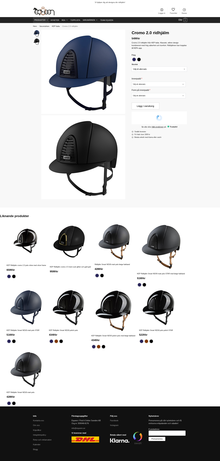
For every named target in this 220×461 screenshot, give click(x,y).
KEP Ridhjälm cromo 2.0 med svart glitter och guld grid (70, 267)
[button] (183, 20)
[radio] (134, 60)
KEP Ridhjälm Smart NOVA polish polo (63, 330)
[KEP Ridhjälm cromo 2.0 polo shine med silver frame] (26, 241)
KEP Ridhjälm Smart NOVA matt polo (20, 392)
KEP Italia (56, 26)
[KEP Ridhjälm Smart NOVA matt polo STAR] (26, 307)
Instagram (114, 425)
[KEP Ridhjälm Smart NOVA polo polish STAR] (158, 307)
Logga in (161, 13)
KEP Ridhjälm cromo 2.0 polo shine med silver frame (26, 265)
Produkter (39, 20)
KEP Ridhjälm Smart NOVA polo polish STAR (156, 330)
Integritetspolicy (39, 435)
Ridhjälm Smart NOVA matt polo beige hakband (112, 264)
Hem (35, 26)
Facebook (114, 420)
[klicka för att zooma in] (83, 72)
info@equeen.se (78, 428)
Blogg (35, 449)
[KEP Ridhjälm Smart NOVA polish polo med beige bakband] (113, 310)
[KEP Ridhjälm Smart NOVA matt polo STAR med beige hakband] (161, 246)
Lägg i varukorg (145, 106)
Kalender (36, 444)
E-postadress (154, 429)
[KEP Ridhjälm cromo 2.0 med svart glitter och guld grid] (70, 242)
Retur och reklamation (42, 440)
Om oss (36, 425)
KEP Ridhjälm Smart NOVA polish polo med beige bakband (113, 336)
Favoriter (173, 13)
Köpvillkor (37, 430)
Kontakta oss (38, 420)
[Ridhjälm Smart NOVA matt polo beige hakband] (114, 241)
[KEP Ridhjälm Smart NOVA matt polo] (26, 369)
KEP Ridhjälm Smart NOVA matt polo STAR (23, 330)
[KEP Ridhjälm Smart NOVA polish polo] (68, 307)
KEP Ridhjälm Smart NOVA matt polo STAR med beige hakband (161, 274)
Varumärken (89, 20)
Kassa (184, 13)
